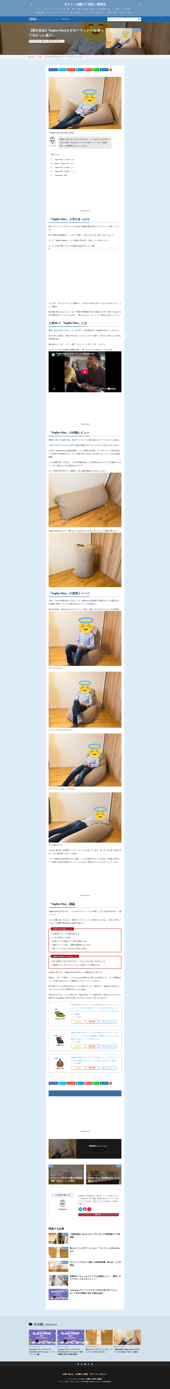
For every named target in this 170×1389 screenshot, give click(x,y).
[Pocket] (88, 69)
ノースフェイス (56, 19)
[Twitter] (62, 69)
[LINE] (96, 69)
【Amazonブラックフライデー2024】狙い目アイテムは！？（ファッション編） (42, 1352)
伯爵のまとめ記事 (83, 9)
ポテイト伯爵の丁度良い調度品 (85, 4)
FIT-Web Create (88, 1381)
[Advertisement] (85, 195)
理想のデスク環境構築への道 (100, 9)
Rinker (79, 1017)
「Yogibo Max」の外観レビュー (62, 167)
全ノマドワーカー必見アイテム (94, 12)
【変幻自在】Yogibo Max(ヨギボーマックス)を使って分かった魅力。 (63, 57)
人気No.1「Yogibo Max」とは (62, 163)
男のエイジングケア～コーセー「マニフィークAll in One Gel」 (95, 1249)
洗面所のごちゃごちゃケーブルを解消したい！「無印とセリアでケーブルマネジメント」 (95, 1277)
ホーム (40, 9)
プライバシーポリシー (126, 12)
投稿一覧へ (98, 1214)
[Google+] (71, 69)
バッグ (56, 9)
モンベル (47, 19)
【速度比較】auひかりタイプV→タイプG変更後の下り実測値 (95, 1235)
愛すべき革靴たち (76, 12)
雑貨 (73, 9)
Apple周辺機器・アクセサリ (43, 12)
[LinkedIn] (104, 69)
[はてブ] (80, 69)
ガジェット (48, 9)
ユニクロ (40, 19)
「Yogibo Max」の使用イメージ (62, 171)
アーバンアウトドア (61, 12)
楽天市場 (92, 1021)
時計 (68, 9)
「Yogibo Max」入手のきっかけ (62, 159)
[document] (85, 941)
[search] (139, 19)
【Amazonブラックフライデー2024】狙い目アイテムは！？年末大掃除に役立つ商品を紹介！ (93, 1291)
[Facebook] (53, 69)
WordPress (107, 1381)
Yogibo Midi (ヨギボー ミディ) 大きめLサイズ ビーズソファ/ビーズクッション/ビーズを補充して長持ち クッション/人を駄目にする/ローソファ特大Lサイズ (95, 1036)
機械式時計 (66, 19)
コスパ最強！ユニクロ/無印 (121, 9)
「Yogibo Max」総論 (59, 175)
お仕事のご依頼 (112, 12)
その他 (45, 41)
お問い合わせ (68, 1374)
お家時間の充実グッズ (56, 41)
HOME (33, 57)
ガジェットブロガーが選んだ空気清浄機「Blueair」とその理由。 (95, 1263)
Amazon (78, 1021)
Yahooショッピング (108, 1021)
